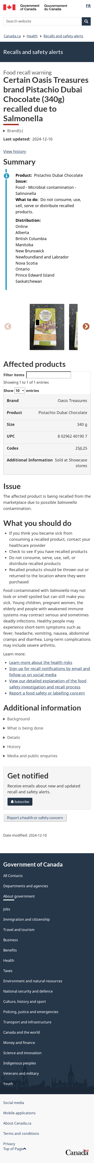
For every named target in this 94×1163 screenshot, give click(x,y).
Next (86, 326)
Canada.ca (12, 36)
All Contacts (13, 875)
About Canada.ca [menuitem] (17, 1123)
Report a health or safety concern (35, 817)
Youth (8, 1083)
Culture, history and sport (24, 1001)
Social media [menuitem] (13, 1102)
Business (10, 940)
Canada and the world (21, 1032)
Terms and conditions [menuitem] (21, 1133)
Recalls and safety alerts (63, 36)
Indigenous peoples (19, 1063)
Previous (7, 326)
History (14, 746)
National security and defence (28, 991)
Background (18, 718)
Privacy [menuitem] (9, 1143)
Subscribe (21, 801)
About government (19, 896)
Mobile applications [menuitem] (19, 1113)
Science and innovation (22, 1052)
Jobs (6, 909)
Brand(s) (15, 130)
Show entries (21, 390)
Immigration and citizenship (26, 919)
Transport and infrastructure (27, 1022)
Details (13, 737)
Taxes (7, 970)
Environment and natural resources (32, 981)
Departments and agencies (25, 886)
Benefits (10, 950)
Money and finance (19, 1042)
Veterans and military (21, 1073)
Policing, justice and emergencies (30, 1011)
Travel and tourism (19, 929)
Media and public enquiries (32, 755)
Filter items (13, 374)
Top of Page (13, 1148)
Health (32, 36)
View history (14, 151)
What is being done (25, 728)
